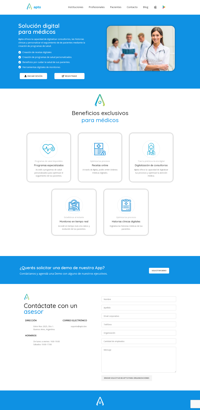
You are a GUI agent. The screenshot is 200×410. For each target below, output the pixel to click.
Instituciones (75, 7)
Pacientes (115, 7)
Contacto (132, 7)
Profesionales (97, 7)
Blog (145, 7)
